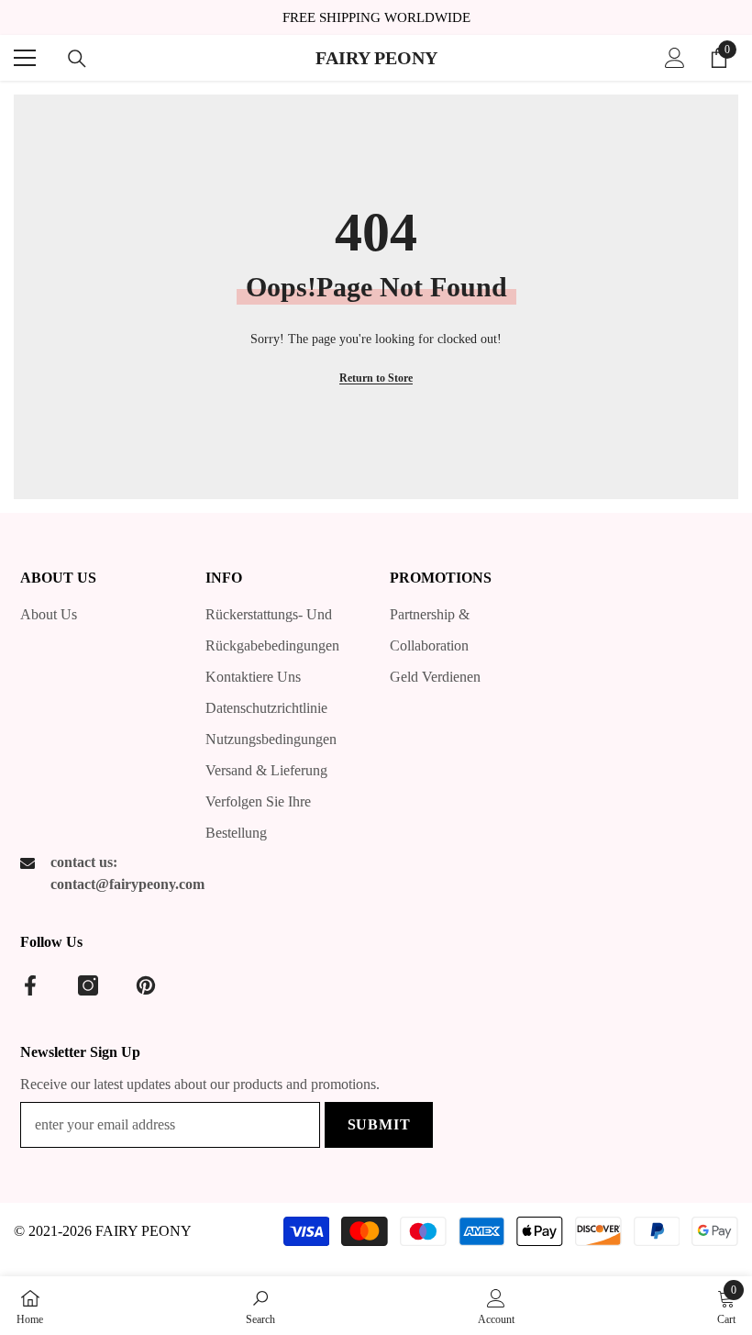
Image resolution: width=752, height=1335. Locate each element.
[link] (260, 1305)
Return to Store (376, 378)
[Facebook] (30, 985)
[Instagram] (88, 985)
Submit (379, 1124)
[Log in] (675, 58)
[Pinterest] (146, 985)
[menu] (25, 58)
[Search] (77, 59)
